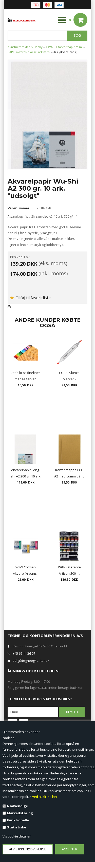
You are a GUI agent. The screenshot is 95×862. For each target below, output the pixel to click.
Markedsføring (20, 813)
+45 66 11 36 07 (24, 653)
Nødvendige (17, 806)
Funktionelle (18, 820)
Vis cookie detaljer (17, 836)
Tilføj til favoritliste (33, 297)
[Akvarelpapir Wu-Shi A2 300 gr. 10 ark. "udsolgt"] (47, 114)
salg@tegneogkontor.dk (31, 660)
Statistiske (16, 827)
